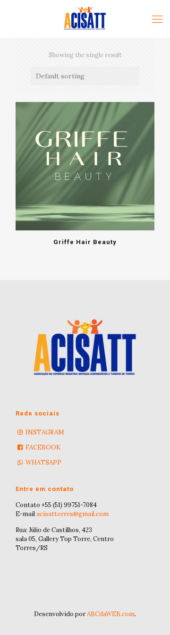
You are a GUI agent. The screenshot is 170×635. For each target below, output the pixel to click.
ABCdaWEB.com (111, 614)
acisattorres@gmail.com (72, 514)
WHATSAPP (43, 462)
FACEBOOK (43, 447)
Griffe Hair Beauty (85, 242)
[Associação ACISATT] (85, 19)
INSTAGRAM (45, 432)
